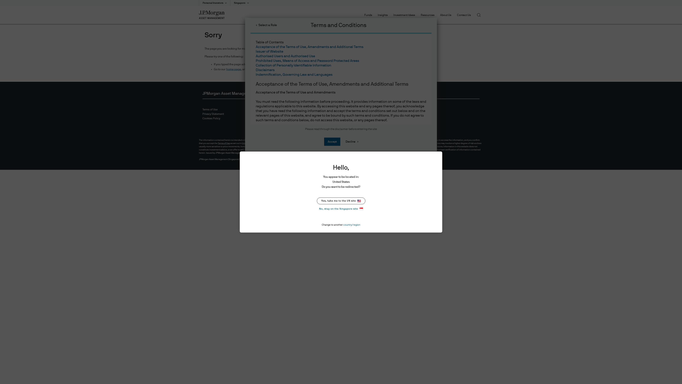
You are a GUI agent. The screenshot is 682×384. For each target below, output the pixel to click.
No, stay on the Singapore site (338, 209)
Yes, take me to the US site (338, 201)
